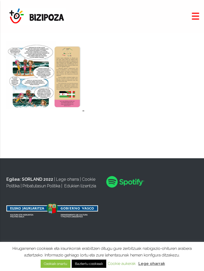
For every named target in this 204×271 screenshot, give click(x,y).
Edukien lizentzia (80, 185)
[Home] (37, 16)
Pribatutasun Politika (41, 185)
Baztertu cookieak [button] (89, 264)
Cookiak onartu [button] (55, 264)
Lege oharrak (151, 263)
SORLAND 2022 (37, 179)
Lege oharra (67, 179)
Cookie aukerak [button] (122, 263)
